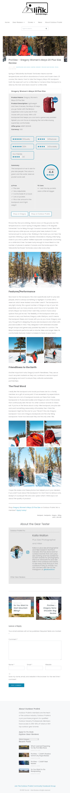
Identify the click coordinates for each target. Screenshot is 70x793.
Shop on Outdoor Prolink (40, 214)
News (40, 22)
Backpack (40, 515)
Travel (57, 67)
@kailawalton (49, 569)
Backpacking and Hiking (23, 67)
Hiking (59, 515)
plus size (59, 517)
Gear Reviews (18, 22)
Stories (30, 22)
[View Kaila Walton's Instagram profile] (28, 552)
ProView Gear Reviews (48, 67)
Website (48, 664)
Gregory (38, 67)
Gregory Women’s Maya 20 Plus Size (26, 507)
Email (29, 664)
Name (11, 664)
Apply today (21, 510)
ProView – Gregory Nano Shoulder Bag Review (49, 609)
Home (7, 22)
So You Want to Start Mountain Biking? (21, 608)
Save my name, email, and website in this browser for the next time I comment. (34, 678)
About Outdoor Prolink (53, 22)
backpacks (47, 515)
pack (54, 517)
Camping (33, 67)
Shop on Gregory (19, 214)
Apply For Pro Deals (26, 732)
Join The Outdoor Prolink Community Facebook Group (35, 786)
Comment (13, 639)
